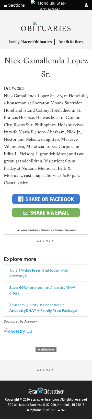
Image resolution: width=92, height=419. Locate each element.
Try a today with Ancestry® (38, 273)
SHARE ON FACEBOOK (49, 199)
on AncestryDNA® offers (42, 290)
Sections (16, 5)
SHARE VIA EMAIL (49, 212)
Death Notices (46, 349)
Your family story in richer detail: (43, 308)
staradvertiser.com (45, 399)
